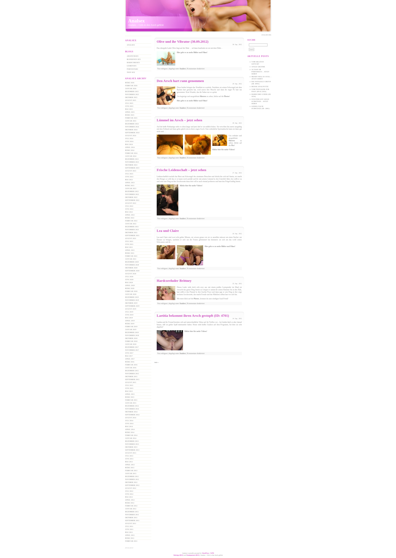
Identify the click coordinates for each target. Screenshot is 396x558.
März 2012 (129, 503)
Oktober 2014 (131, 412)
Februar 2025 (131, 118)
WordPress (205, 553)
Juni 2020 (129, 279)
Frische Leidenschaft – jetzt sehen (181, 170)
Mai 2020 (129, 282)
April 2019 (130, 321)
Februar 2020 (131, 291)
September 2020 (132, 271)
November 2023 (132, 162)
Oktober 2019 (131, 303)
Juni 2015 (129, 388)
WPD (212, 553)
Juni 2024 (129, 141)
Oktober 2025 (131, 97)
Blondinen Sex (134, 59)
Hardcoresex (133, 62)
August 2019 (130, 309)
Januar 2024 (130, 156)
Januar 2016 (130, 368)
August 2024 (130, 135)
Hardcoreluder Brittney (174, 281)
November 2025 (132, 94)
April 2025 (130, 112)
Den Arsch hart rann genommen (180, 81)
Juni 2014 (129, 423)
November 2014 (132, 409)
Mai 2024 (129, 144)
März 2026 (129, 83)
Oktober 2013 (131, 447)
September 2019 (132, 306)
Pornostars (132, 69)
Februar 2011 (131, 541)
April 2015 (130, 394)
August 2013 (130, 453)
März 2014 (129, 432)
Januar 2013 (130, 473)
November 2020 (132, 265)
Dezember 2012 (132, 476)
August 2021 (130, 238)
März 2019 (129, 323)
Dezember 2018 (132, 332)
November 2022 (132, 194)
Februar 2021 (131, 256)
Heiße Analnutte (260, 86)
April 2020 (130, 285)
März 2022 (129, 218)
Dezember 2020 (132, 262)
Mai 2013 (129, 462)
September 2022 (132, 200)
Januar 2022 (130, 224)
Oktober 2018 (131, 338)
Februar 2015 (131, 400)
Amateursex (133, 56)
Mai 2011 (129, 532)
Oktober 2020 (131, 268)
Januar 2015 (130, 403)
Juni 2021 (129, 244)
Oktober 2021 (131, 232)
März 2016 (129, 362)
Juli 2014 (129, 420)
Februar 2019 (131, 326)
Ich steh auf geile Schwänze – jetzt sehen (260, 101)
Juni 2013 (129, 459)
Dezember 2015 (132, 370)
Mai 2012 (129, 497)
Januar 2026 (130, 88)
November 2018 (132, 335)
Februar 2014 (131, 435)
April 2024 (130, 147)
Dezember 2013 (132, 441)
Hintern (203, 96)
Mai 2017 (129, 356)
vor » (156, 362)
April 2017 (130, 359)
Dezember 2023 (132, 159)
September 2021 (132, 235)
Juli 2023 (129, 174)
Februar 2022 (131, 221)
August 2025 (130, 100)
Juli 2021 (129, 241)
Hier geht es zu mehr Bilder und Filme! (192, 52)
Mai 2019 (129, 318)
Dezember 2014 (132, 406)
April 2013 (130, 465)
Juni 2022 (129, 209)
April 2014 (130, 429)
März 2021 (129, 253)
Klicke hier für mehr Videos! (223, 149)
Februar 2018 (131, 341)
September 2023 (132, 168)
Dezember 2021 (132, 226)
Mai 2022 (129, 212)
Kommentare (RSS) (193, 555)
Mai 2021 (129, 247)
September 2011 (132, 520)
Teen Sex (131, 72)
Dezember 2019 (132, 297)
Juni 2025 (129, 106)
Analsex (136, 21)
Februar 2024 (131, 153)
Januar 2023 (130, 188)
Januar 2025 (130, 121)
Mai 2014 (129, 426)
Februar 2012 (131, 506)
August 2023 (130, 171)
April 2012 (130, 500)
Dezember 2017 (132, 347)
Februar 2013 (131, 470)
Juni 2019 (129, 315)
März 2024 (129, 150)
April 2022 (130, 215)
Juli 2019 (129, 312)
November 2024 (132, 127)
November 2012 (132, 479)
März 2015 (129, 397)
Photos (226, 96)
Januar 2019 (130, 329)
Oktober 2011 (131, 517)
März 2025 (129, 115)
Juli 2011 (129, 526)
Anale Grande (258, 67)
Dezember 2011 (132, 512)
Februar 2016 (131, 365)
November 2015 (132, 373)
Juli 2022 (129, 206)
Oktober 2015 (131, 376)
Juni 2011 (129, 529)
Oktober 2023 (131, 165)
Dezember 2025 (132, 91)
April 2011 (130, 535)
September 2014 (132, 415)
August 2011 (130, 523)
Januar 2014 (130, 438)
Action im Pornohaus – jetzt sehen (260, 72)
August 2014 (130, 417)
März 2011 (129, 538)
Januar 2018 (130, 344)
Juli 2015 (129, 385)
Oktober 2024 (131, 130)
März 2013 (129, 467)
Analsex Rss (266, 35)
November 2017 (132, 350)
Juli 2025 (129, 103)
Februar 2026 (131, 85)
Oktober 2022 (131, 197)
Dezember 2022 (132, 191)
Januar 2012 (130, 509)
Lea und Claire (168, 231)
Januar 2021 (130, 259)
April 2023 (130, 182)
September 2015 (132, 379)
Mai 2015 (129, 391)
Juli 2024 (129, 138)
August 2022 (130, 203)
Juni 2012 (129, 494)
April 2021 (130, 250)
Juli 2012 (129, 491)
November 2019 (132, 300)
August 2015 (130, 382)
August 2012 (130, 488)
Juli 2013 (129, 456)
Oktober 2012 (131, 482)
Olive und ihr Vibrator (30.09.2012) (182, 41)
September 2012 (132, 485)
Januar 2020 (130, 294)
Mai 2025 (129, 109)
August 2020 (130, 274)
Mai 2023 (129, 179)
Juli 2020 (129, 276)
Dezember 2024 (132, 124)
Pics (232, 145)
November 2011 (132, 514)
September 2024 (132, 132)
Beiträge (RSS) (178, 555)
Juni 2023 (129, 177)
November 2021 (132, 229)
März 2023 (129, 185)
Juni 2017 (129, 353)
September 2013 (132, 450)
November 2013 (132, 444)
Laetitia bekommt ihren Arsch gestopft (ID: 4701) (193, 316)
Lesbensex (132, 66)
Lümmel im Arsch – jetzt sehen (179, 120)
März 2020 (129, 288)
